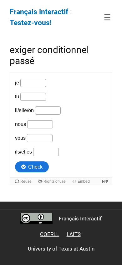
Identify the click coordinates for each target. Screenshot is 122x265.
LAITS (74, 234)
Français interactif (39, 12)
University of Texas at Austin (61, 249)
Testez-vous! (31, 23)
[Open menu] (107, 17)
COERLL (49, 234)
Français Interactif (80, 218)
